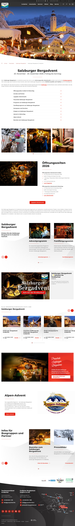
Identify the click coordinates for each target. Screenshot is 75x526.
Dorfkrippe (44, 84)
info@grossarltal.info (9, 502)
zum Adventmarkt (48, 195)
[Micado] (33, 520)
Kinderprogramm (67, 80)
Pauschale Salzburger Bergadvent (56, 362)
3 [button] (40, 262)
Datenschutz (10, 521)
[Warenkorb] (70, 4)
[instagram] (39, 1)
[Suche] (66, 4)
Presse (2, 523)
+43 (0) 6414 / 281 (8, 500)
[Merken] (19, 317)
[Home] (1, 63)
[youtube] (41, 1)
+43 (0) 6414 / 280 (27, 500)
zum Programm (48, 183)
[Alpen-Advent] (56, 402)
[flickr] (47, 1)
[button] (13, 140)
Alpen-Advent (15, 395)
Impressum (3, 521)
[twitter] (43, 1)
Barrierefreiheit (17, 521)
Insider (22, 521)
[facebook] (37, 1)
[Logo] (4, 5)
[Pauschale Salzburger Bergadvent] (24, 367)
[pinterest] (45, 1)
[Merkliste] (63, 4)
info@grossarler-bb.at (28, 502)
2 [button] (39, 262)
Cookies (27, 521)
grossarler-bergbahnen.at (29, 505)
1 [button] (38, 262)
